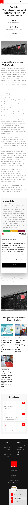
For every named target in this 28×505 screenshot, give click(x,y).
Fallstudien (7, 447)
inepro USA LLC (21, 449)
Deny (14, 269)
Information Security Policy (14, 473)
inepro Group (20, 442)
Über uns (7, 449)
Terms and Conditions (14, 480)
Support (7, 445)
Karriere (7, 456)
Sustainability (7, 454)
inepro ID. (20, 447)
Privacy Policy (14, 470)
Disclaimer (14, 477)
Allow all (14, 264)
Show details (19, 259)
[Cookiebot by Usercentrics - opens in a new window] (19, 234)
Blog (7, 452)
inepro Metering (21, 445)
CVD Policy (14, 475)
